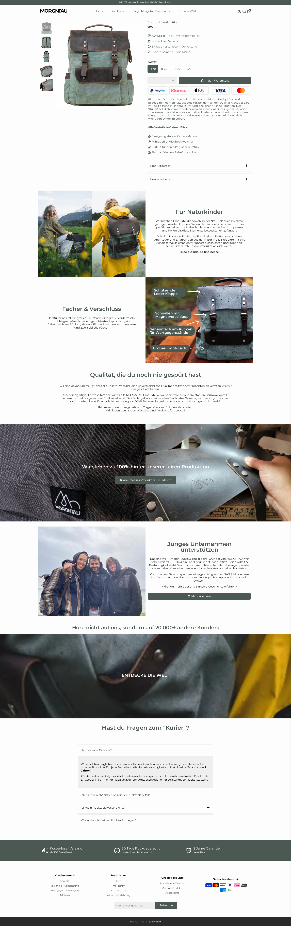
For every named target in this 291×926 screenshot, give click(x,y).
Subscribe (166, 905)
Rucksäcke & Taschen (172, 883)
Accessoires (172, 892)
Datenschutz (118, 890)
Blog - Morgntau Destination (152, 11)
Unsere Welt (187, 11)
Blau (153, 69)
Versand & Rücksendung (65, 885)
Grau (178, 69)
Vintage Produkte (172, 888)
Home (99, 11)
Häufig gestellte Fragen (65, 890)
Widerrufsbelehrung (119, 895)
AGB (118, 881)
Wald (190, 69)
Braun (165, 69)
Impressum (118, 885)
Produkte (117, 11)
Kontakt (64, 881)
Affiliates (65, 895)
